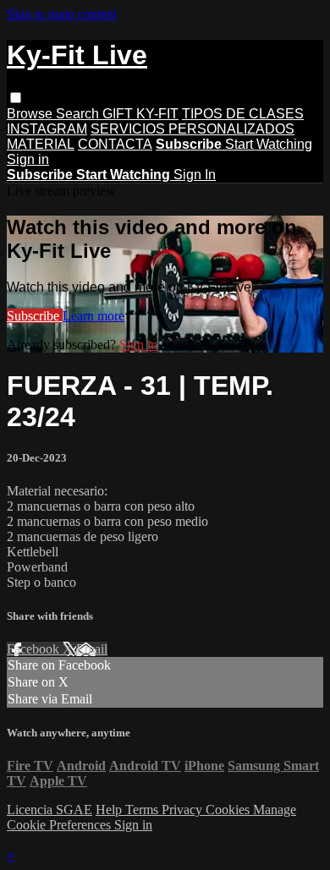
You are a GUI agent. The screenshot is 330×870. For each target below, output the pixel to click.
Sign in (28, 159)
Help (110, 809)
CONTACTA (115, 144)
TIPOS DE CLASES (243, 114)
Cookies (229, 809)
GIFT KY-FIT (140, 114)
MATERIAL (40, 144)
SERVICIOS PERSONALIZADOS (192, 129)
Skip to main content (62, 14)
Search (79, 114)
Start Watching (268, 144)
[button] (15, 97)
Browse (31, 114)
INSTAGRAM (47, 129)
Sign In (194, 174)
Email (91, 649)
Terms (143, 809)
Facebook (35, 649)
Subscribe (35, 316)
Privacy (184, 809)
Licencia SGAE (49, 809)
